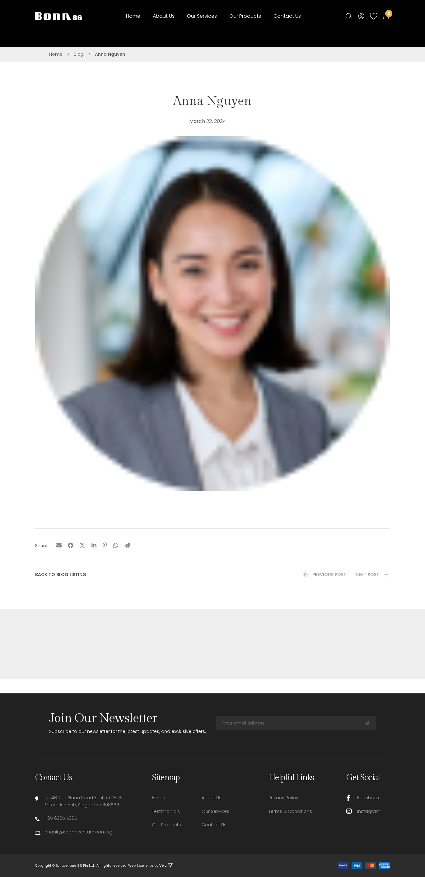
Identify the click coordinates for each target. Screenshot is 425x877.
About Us (164, 16)
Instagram (369, 811)
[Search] (349, 16)
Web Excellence (140, 865)
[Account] (361, 16)
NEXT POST (367, 574)
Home (133, 16)
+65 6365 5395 (60, 818)
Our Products (245, 16)
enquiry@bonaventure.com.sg (78, 832)
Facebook (368, 798)
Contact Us (287, 16)
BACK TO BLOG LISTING (60, 574)
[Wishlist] (373, 16)
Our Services (202, 16)
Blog (79, 54)
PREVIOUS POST (329, 574)
